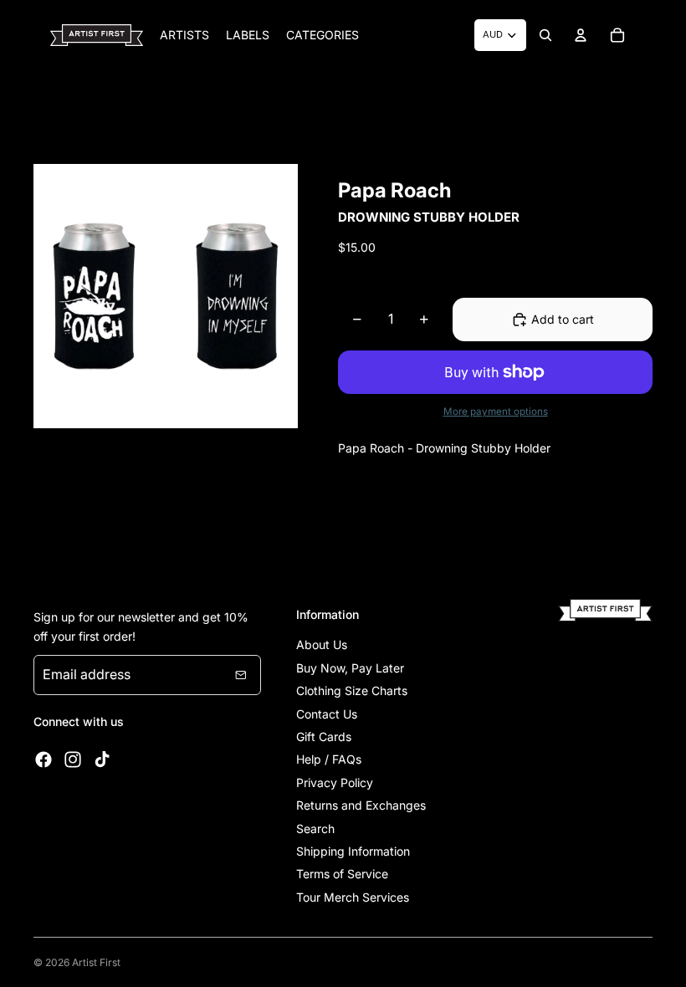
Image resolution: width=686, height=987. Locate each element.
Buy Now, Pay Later (350, 668)
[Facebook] (43, 759)
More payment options (495, 411)
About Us (321, 644)
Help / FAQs (328, 759)
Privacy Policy (334, 782)
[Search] (545, 35)
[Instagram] (73, 759)
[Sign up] (240, 675)
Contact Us (326, 714)
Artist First (96, 962)
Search (315, 828)
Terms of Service (342, 874)
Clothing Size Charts (351, 690)
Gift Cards (323, 736)
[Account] (580, 35)
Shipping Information (353, 851)
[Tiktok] (102, 759)
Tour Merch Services (352, 897)
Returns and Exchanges (361, 805)
